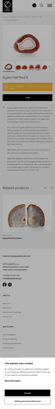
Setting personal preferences (27, 401)
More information (13, 380)
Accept (27, 393)
